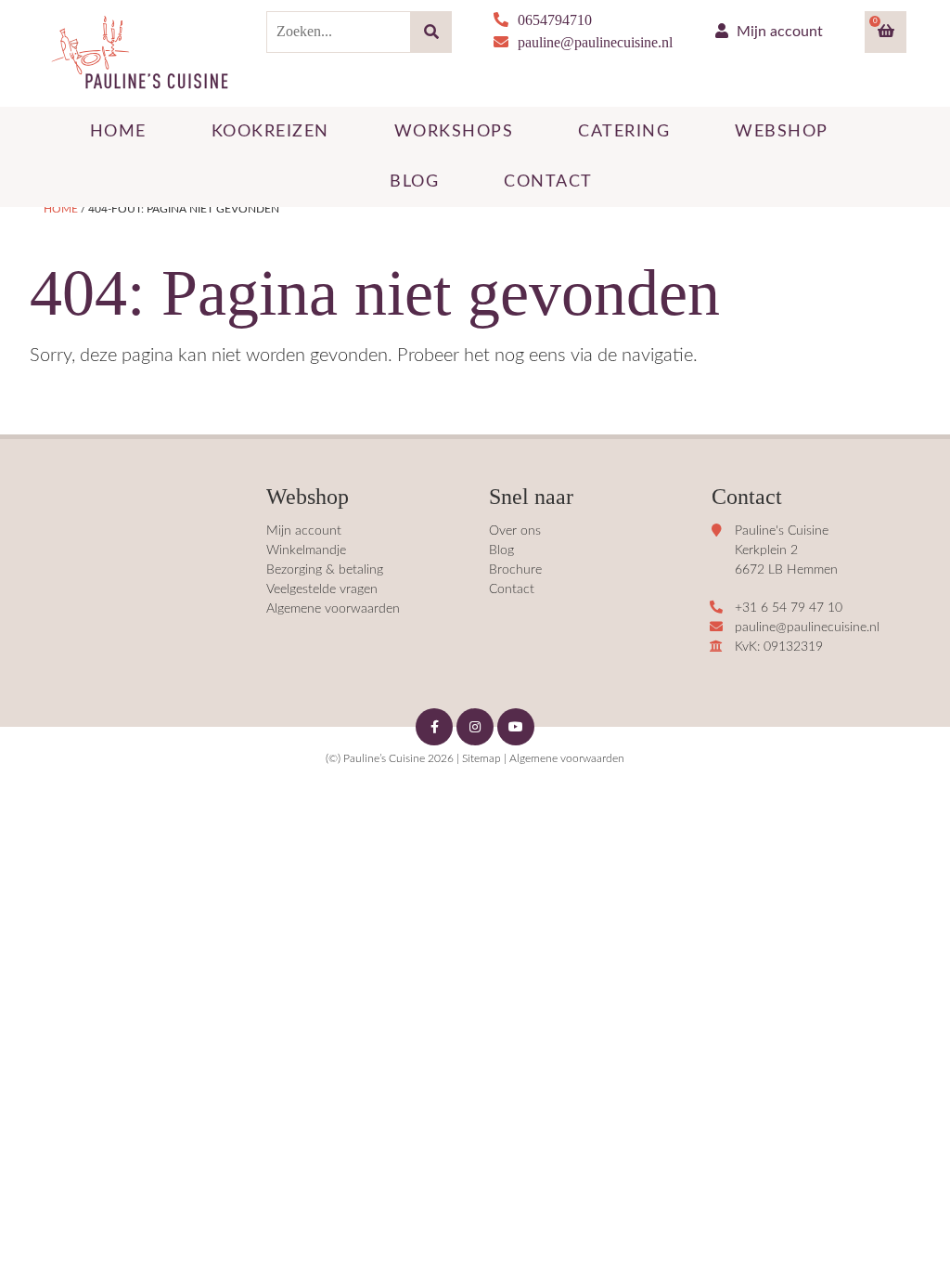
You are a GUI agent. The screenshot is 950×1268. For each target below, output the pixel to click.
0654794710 (555, 20)
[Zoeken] (431, 32)
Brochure (515, 569)
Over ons (515, 530)
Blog (501, 550)
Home (61, 208)
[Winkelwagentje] (886, 31)
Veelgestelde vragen (322, 589)
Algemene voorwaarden (333, 608)
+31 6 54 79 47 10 (788, 608)
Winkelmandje (306, 550)
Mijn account (778, 31)
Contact (511, 589)
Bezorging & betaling (324, 569)
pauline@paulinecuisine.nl (595, 42)
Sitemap (481, 758)
